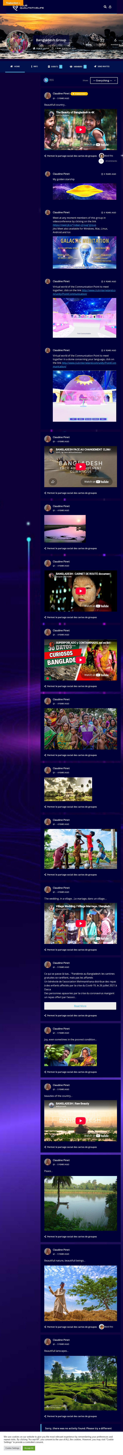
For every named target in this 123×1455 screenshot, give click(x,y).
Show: (85, 80)
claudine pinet (61, 93)
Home (17, 66)
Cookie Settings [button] (12, 1448)
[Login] (110, 7)
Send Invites (104, 66)
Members (80, 66)
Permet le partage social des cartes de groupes (72, 156)
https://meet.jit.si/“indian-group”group (74, 225)
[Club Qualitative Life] (28, 7)
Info (36, 66)
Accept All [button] (28, 1448)
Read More (80, 1006)
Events (56, 66)
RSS (52, 80)
